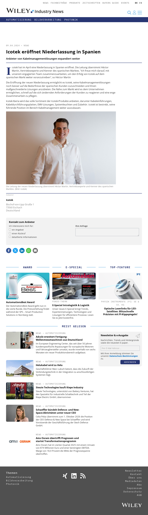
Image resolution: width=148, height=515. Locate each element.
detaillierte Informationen (24, 237)
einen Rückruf (18, 233)
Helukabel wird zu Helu (49, 365)
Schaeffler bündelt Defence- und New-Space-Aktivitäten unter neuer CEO (57, 411)
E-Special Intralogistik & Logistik (70, 305)
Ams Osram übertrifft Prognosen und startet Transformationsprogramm (57, 440)
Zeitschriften (91, 3)
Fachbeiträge (59, 3)
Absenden (130, 362)
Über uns (135, 477)
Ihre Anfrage (81, 226)
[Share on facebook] (8, 250)
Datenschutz (132, 491)
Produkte (74, 3)
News (45, 3)
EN (140, 3)
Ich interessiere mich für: (21, 226)
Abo (139, 484)
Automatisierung (19, 19)
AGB (139, 495)
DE (136, 3)
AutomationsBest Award (20, 302)
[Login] (134, 12)
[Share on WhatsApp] (28, 250)
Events (125, 3)
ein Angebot (18, 229)
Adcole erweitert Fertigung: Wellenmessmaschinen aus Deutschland (59, 338)
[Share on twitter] (15, 250)
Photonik (71, 19)
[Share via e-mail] (35, 250)
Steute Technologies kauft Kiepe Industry (59, 387)
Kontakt (136, 474)
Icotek (9, 200)
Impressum (134, 488)
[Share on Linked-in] (22, 250)
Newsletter (133, 470)
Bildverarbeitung (47, 19)
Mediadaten (133, 481)
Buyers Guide (110, 3)
